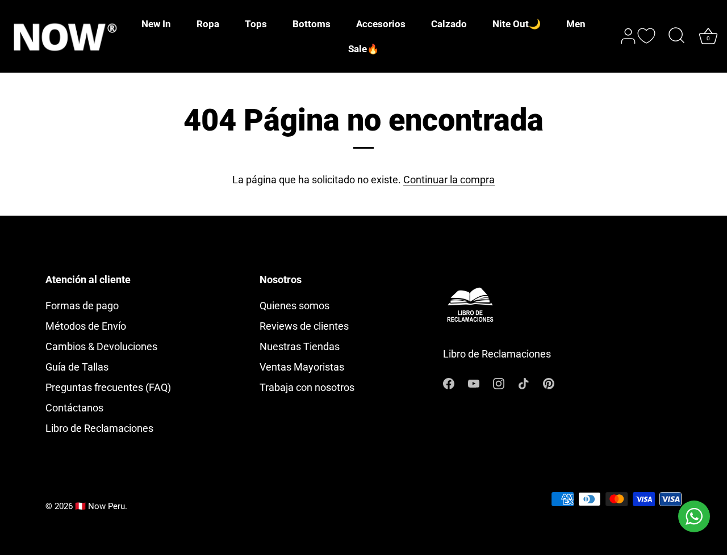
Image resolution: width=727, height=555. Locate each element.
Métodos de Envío (85, 326)
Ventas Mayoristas (302, 367)
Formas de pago (82, 306)
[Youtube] (473, 383)
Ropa (208, 24)
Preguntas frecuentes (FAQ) (108, 387)
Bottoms (312, 24)
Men (576, 24)
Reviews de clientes (304, 326)
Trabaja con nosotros (307, 387)
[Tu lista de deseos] (646, 35)
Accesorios (381, 24)
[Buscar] (676, 36)
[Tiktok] (523, 383)
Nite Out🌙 (516, 24)
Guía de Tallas (76, 367)
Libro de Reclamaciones (99, 428)
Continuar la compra (449, 180)
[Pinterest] (548, 383)
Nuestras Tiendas (300, 346)
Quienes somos (294, 306)
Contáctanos (74, 408)
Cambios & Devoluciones (101, 346)
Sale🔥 (363, 48)
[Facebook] (448, 383)
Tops (256, 24)
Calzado (449, 24)
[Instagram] (498, 383)
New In (156, 24)
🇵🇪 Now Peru (100, 506)
